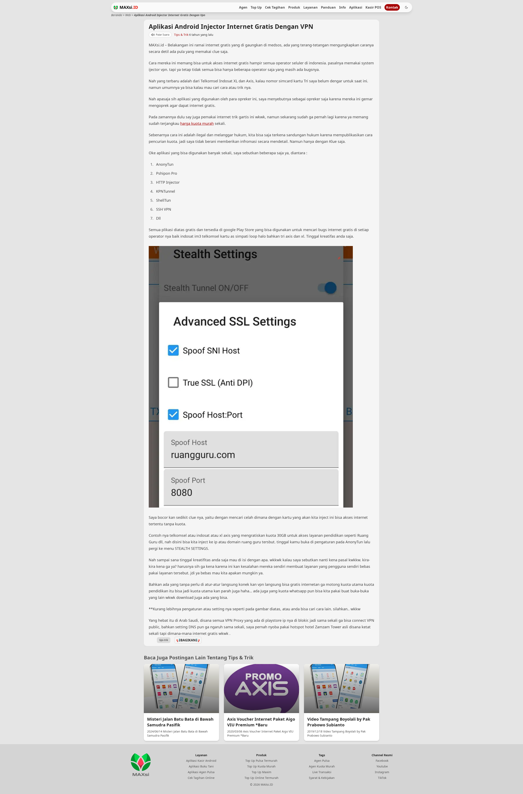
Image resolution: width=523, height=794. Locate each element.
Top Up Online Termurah (261, 778)
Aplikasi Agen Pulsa (201, 772)
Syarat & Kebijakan (322, 778)
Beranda (116, 15)
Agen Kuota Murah (322, 766)
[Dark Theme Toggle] (406, 7)
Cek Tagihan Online (201, 778)
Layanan (310, 7)
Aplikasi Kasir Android (201, 761)
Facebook (382, 761)
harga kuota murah (197, 123)
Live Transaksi (321, 772)
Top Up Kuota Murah (261, 766)
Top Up (256, 7)
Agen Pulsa (322, 761)
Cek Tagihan (275, 7)
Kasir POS (373, 7)
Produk (294, 7)
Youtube (382, 766)
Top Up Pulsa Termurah (261, 761)
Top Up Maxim (261, 772)
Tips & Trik (181, 35)
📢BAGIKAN (188, 640)
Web (128, 15)
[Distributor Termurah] (116, 7)
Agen (243, 7)
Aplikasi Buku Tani (201, 766)
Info (342, 7)
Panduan (328, 7)
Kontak (392, 7)
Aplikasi (355, 7)
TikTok (382, 778)
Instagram (382, 772)
